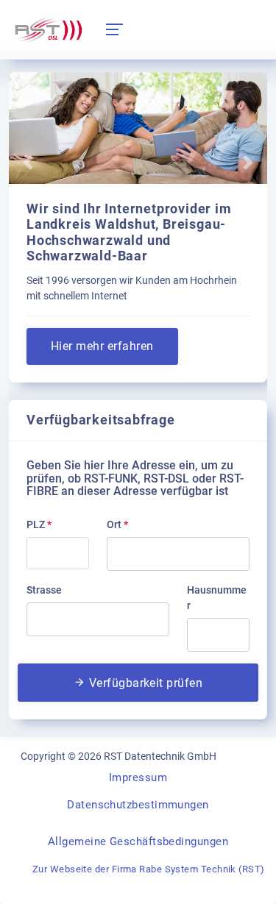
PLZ (39, 524)
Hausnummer (217, 597)
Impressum (138, 777)
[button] (28, 162)
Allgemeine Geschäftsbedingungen (138, 841)
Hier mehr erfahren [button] (102, 346)
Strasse (44, 590)
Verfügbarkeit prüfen (143, 683)
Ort (117, 524)
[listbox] (178, 554)
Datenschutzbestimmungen (137, 804)
